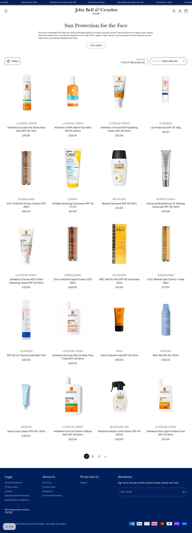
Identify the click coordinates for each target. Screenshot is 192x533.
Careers (83, 482)
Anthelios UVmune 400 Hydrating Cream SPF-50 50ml (119, 129)
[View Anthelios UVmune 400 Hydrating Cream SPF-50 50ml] (119, 92)
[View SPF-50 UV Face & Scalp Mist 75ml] (26, 320)
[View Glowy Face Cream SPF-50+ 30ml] (26, 396)
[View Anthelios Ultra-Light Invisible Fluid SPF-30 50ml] (165, 396)
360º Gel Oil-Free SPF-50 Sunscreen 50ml (119, 281)
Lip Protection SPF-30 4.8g (166, 127)
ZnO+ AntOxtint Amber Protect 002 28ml (26, 205)
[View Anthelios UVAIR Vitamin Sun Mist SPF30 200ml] (72, 92)
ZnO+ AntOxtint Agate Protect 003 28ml (73, 281)
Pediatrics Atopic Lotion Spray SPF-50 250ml (119, 433)
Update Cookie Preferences (17, 495)
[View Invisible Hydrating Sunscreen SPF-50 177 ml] (72, 168)
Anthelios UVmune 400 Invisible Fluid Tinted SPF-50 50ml (72, 357)
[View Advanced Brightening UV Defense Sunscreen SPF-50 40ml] (165, 168)
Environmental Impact (52, 495)
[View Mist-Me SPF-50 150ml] (165, 320)
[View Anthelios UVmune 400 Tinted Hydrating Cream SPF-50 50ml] (26, 244)
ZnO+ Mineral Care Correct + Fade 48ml (165, 281)
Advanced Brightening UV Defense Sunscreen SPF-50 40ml (166, 205)
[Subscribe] (183, 491)
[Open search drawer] (174, 11)
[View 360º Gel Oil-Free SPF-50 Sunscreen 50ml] (119, 244)
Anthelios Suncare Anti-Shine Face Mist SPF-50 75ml (26, 129)
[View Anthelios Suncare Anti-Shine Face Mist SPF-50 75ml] (26, 92)
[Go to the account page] (180, 11)
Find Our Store (49, 487)
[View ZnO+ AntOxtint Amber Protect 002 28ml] (26, 168)
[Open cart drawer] (186, 11)
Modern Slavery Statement (17, 500)
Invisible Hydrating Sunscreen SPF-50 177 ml (73, 205)
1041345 (8, 512)
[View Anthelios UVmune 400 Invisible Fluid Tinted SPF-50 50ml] (72, 320)
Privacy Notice (11, 487)
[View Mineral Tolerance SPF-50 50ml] (119, 168)
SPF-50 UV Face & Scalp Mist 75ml (26, 355)
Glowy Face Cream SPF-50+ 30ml (26, 431)
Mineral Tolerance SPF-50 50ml (119, 203)
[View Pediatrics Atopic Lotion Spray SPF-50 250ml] (119, 396)
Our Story (46, 482)
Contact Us (47, 491)
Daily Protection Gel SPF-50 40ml (119, 355)
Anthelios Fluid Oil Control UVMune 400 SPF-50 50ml (73, 433)
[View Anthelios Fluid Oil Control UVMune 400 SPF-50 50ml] (72, 396)
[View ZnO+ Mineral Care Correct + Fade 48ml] (165, 244)
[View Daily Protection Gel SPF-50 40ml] (119, 320)
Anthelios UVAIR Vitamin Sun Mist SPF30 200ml (72, 129)
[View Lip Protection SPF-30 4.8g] (165, 92)
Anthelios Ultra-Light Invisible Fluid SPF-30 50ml (166, 433)
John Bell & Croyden (55, 523)
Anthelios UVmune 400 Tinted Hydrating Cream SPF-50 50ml (26, 281)
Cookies (8, 491)
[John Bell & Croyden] (96, 11)
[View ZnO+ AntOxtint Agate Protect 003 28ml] (72, 244)
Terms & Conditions (13, 482)
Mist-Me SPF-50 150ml (166, 355)
